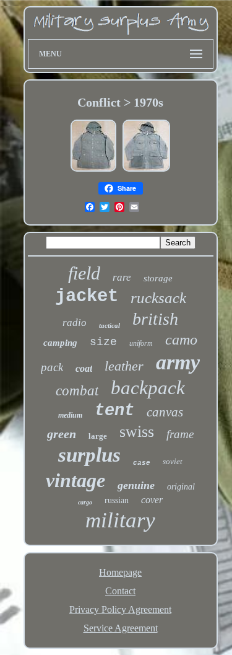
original (181, 486)
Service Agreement (121, 628)
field (84, 273)
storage (158, 278)
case (141, 463)
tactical (109, 325)
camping (60, 343)
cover (152, 500)
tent (114, 411)
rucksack (158, 297)
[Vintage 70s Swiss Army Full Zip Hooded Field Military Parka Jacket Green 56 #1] (93, 170)
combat (77, 390)
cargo (85, 502)
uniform (141, 343)
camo (181, 340)
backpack (148, 387)
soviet (173, 461)
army (178, 362)
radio (74, 322)
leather (124, 366)
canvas (165, 412)
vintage (75, 480)
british (155, 318)
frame (180, 434)
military (120, 520)
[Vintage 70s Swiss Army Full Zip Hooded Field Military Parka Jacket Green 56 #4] (146, 170)
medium (70, 415)
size (103, 342)
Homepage (120, 572)
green (61, 434)
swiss (136, 432)
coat (83, 368)
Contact (120, 591)
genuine (136, 485)
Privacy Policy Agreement (120, 609)
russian (117, 500)
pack (52, 367)
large (97, 436)
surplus (89, 455)
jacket (86, 296)
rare (122, 277)
